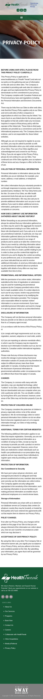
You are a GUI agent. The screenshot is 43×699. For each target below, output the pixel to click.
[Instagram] (21, 10)
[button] (21, 17)
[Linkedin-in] (24, 10)
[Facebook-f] (18, 10)
